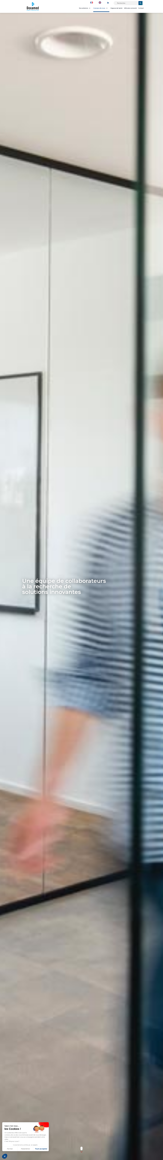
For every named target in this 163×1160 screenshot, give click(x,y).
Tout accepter (41, 1149)
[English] (100, 2)
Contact (141, 8)
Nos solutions (83, 8)
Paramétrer (25, 1149)
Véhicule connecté (130, 8)
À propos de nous (99, 8)
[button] (4, 1156)
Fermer (10, 1149)
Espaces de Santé (116, 8)
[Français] (92, 2)
